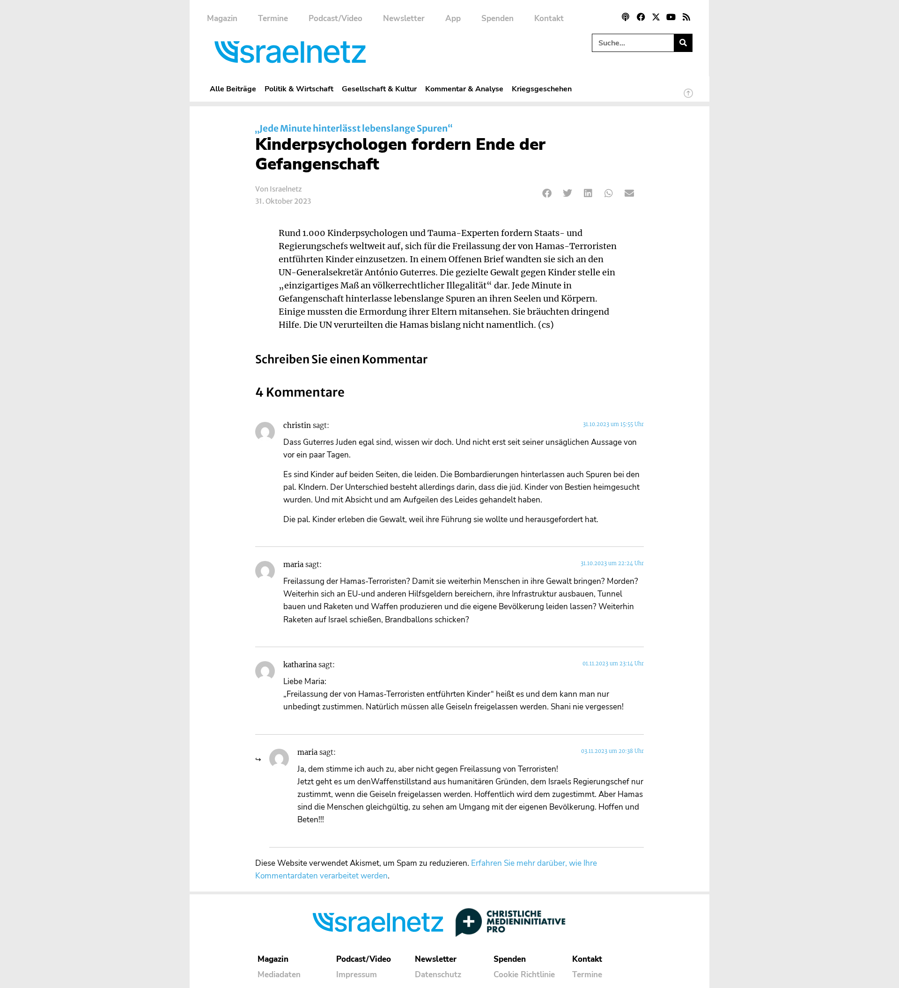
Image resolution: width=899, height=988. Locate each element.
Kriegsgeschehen (542, 89)
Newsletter (404, 18)
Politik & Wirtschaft (299, 89)
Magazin (222, 18)
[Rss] (686, 16)
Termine (273, 18)
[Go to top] (688, 97)
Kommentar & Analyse (464, 89)
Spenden (497, 18)
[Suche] (683, 43)
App (453, 18)
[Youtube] (670, 16)
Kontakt (549, 18)
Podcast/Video (335, 18)
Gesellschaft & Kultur (379, 89)
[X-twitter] (655, 16)
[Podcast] (625, 16)
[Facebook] (640, 16)
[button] (547, 193)
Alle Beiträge (233, 89)
